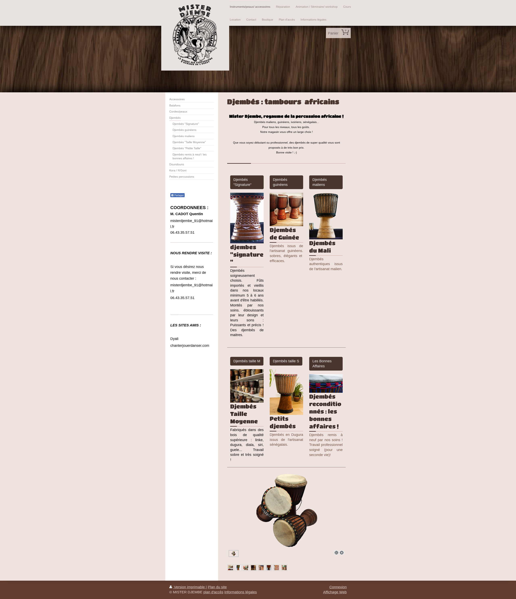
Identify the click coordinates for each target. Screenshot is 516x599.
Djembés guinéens (280, 182)
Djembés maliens (319, 182)
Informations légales (240, 592)
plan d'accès (213, 592)
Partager (179, 195)
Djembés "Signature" (242, 182)
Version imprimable (189, 587)
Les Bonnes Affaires (322, 363)
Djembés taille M (246, 361)
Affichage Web (335, 592)
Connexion (338, 587)
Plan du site (217, 587)
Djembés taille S (286, 361)
